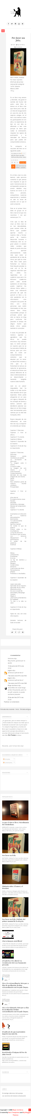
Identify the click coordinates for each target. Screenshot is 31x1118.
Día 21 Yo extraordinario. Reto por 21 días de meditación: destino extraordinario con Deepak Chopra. (15, 985)
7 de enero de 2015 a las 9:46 (17, 683)
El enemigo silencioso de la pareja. (12, 1093)
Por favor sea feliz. (9, 855)
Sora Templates (13, 1112)
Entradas (7, 759)
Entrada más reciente (7, 709)
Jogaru (10, 670)
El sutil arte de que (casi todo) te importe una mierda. (13, 1033)
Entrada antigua (25, 709)
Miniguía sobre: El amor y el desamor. (12, 887)
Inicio (17, 709)
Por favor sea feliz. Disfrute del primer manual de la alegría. (13, 920)
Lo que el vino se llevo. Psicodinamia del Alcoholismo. (15, 823)
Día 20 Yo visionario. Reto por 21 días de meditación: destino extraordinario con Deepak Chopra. (15, 1010)
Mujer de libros (13, 685)
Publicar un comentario (11, 702)
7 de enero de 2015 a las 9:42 (17, 676)
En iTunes (12, 735)
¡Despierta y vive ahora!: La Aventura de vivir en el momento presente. (14, 963)
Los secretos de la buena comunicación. (14, 1096)
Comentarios (8, 762)
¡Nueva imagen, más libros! (12, 941)
